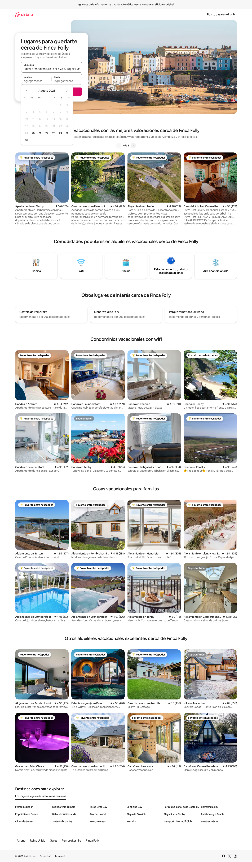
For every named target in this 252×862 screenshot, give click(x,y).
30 (67, 133)
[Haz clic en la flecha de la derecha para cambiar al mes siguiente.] (67, 91)
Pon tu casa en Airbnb (221, 14)
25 (33, 133)
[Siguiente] (133, 145)
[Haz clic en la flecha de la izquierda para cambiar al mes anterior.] (27, 91)
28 (53, 133)
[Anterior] (118, 145)
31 (26, 140)
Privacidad (45, 856)
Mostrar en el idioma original (158, 4)
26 (40, 133)
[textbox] (36, 81)
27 (46, 133)
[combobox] (51, 69)
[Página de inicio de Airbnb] (24, 14)
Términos (60, 856)
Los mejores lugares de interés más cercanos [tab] (40, 796)
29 (60, 133)
